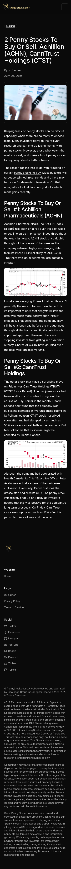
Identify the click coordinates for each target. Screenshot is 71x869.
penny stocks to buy (27, 172)
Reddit (12, 650)
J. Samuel (15, 70)
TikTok (12, 663)
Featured (10, 26)
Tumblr (12, 669)
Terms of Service (14, 607)
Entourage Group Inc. (20, 691)
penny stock (57, 493)
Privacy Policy (12, 601)
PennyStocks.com (17, 688)
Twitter (12, 626)
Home (7, 576)
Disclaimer (10, 594)
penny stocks (35, 131)
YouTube (13, 644)
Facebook (14, 632)
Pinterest (13, 657)
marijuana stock (50, 391)
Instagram (13, 638)
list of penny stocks (53, 155)
